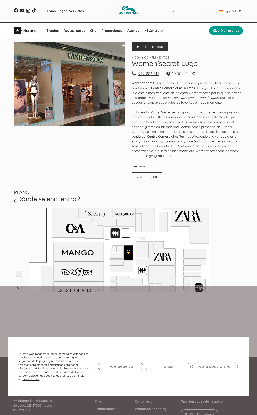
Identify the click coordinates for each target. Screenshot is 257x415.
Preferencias (30, 379)
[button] (230, 11)
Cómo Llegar (57, 11)
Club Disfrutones (226, 31)
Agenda (133, 31)
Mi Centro (152, 31)
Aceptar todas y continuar (215, 366)
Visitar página (147, 177)
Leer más (139, 166)
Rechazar (168, 366)
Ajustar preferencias (121, 366)
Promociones (112, 31)
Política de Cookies (73, 372)
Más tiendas (153, 47)
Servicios (76, 11)
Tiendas (52, 31)
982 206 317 (148, 73)
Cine (93, 31)
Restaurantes (74, 31)
